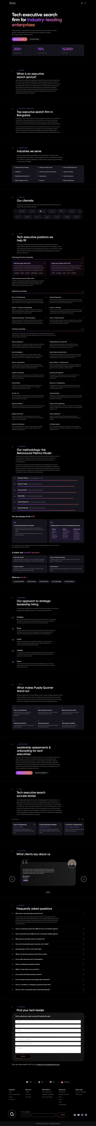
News (60, 1102)
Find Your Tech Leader (14, 1094)
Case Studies (62, 1092)
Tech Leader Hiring (47, 1092)
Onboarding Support (47, 1097)
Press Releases (62, 1104)
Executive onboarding (41, 772)
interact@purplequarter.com (48, 1064)
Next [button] (84, 879)
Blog (60, 1097)
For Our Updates (25, 1112)
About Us (28, 1089)
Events (60, 1099)
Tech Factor (28, 1097)
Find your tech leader (20, 39)
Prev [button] (12, 879)
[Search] (81, 3)
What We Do (46, 1089)
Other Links (79, 1089)
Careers (11, 1097)
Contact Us (11, 1099)
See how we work (34, 39)
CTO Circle (28, 1094)
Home (10, 1092)
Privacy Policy (79, 1094)
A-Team (27, 1092)
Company (12, 1089)
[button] (46, 892)
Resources (62, 1089)
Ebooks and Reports (64, 1094)
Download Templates (81, 1092)
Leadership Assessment (48, 1094)
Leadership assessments (24, 772)
